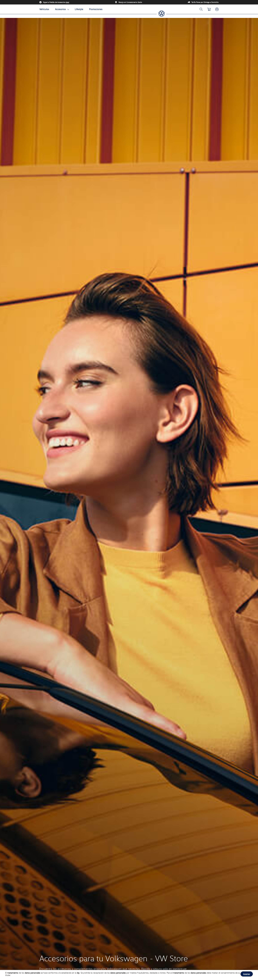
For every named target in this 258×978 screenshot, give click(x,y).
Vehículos (44, 9)
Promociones (95, 9)
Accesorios (60, 9)
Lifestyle (79, 9)
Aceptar (246, 974)
